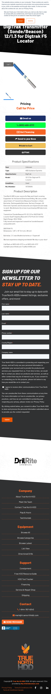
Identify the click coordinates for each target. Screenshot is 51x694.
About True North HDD (25, 496)
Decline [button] (30, 21)
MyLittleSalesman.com (30, 684)
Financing (25, 584)
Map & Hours (25, 512)
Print (26, 152)
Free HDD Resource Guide (25, 573)
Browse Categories (25, 538)
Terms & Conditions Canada (13, 690)
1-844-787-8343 (26, 609)
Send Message (14, 622)
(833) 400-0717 (26, 125)
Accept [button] (20, 21)
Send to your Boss (26, 139)
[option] (25, 76)
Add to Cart (26, 145)
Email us (26, 118)
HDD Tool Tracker (25, 579)
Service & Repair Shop (25, 590)
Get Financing (27, 132)
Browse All (25, 532)
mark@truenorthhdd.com (26, 615)
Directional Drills (25, 554)
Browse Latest (25, 543)
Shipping (25, 595)
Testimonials (25, 518)
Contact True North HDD (25, 507)
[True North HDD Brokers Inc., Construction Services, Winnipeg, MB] (11, 630)
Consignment (25, 568)
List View (26, 548)
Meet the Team (25, 502)
